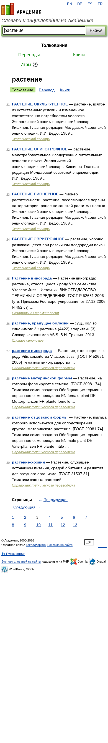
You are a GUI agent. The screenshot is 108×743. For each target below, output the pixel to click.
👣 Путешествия (13, 553)
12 (63, 525)
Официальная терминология (35, 313)
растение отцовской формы (40, 417)
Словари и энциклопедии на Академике (47, 20)
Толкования (54, 45)
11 (50, 525)
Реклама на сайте (60, 544)
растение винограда (32, 350)
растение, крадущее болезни (40, 323)
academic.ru (21, 9)
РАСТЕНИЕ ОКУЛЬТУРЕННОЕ (40, 104)
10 (38, 525)
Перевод (47, 90)
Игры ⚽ (29, 64)
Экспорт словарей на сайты (21, 561)
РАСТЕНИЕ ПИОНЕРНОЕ (35, 194)
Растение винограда (32, 278)
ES (90, 4)
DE (79, 4)
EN (69, 4)
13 (75, 525)
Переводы (29, 54)
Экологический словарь (31, 139)
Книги (79, 54)
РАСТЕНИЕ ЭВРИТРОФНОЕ (38, 239)
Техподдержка (36, 544)
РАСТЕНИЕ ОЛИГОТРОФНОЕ (39, 149)
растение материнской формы (42, 378)
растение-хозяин (29, 462)
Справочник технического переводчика (43, 368)
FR (100, 4)
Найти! (96, 31)
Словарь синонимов (27, 340)
